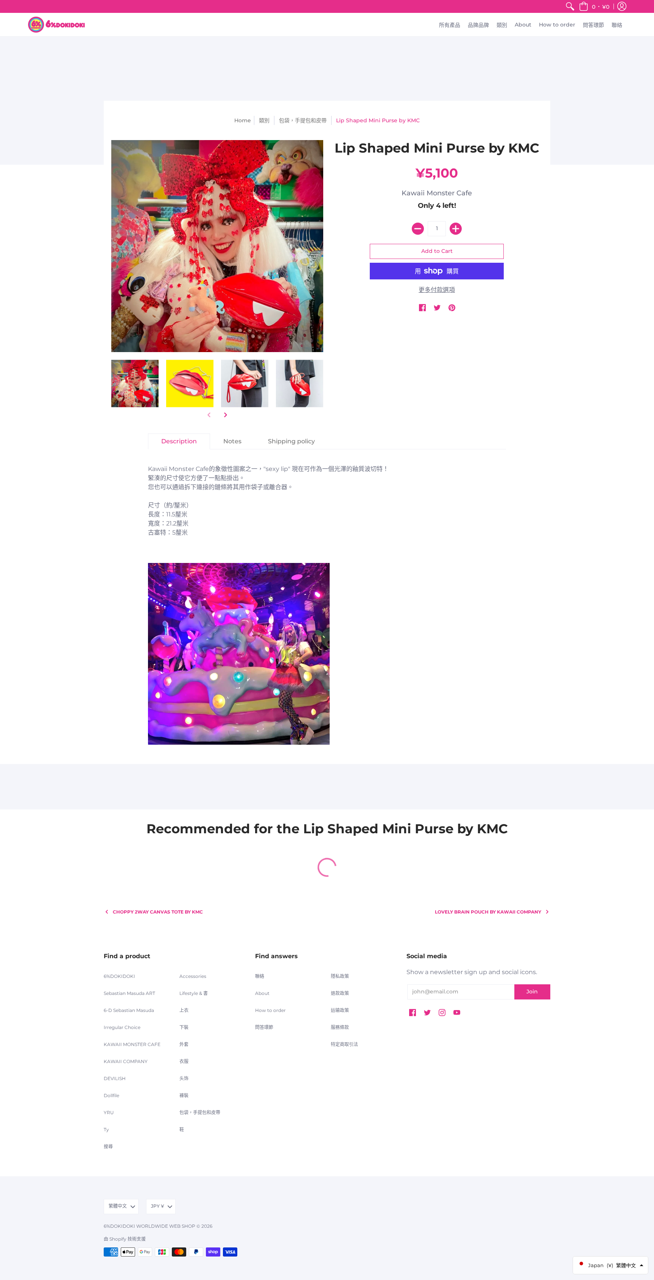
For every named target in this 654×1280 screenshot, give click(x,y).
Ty (106, 1129)
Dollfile (111, 1095)
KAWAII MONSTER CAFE (132, 1044)
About (262, 993)
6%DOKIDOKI (119, 976)
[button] (594, 6)
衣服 (183, 1061)
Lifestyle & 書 (193, 993)
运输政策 (340, 1010)
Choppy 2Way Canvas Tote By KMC (158, 912)
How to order (270, 1010)
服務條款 (340, 1027)
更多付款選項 (437, 289)
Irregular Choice (122, 1027)
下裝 (183, 1027)
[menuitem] (570, 6)
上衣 (183, 1010)
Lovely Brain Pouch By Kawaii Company (488, 912)
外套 (183, 1044)
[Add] (456, 229)
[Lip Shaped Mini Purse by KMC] (135, 383)
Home (242, 120)
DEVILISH (115, 1078)
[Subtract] (418, 229)
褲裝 (183, 1095)
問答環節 (264, 1027)
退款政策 (340, 993)
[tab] (179, 441)
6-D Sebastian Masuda (129, 1010)
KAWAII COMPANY (126, 1061)
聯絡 (259, 976)
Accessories (192, 976)
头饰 (183, 1078)
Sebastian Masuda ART (129, 993)
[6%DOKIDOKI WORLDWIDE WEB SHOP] (56, 24)
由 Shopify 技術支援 (125, 1239)
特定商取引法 (344, 1044)
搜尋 (108, 1146)
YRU (109, 1112)
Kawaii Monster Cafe (437, 193)
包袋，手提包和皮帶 (303, 120)
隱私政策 (340, 976)
